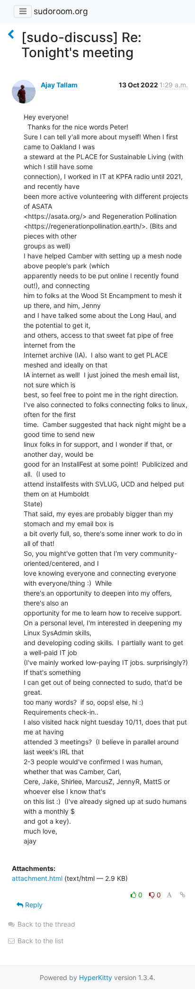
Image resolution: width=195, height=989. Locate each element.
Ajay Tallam (59, 85)
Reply (33, 905)
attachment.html (37, 878)
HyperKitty (95, 977)
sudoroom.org (61, 11)
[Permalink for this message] (182, 895)
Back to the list (39, 941)
